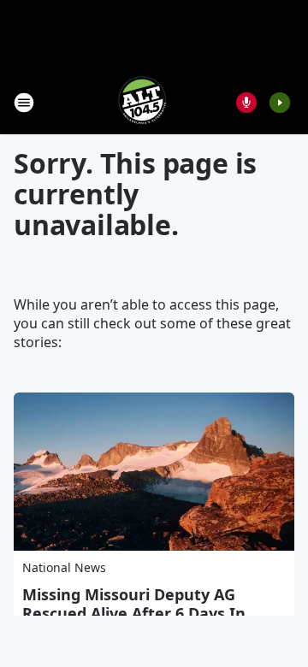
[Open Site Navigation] (24, 102)
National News (64, 567)
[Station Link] (142, 102)
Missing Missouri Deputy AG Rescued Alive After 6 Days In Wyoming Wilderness (134, 613)
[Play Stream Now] (280, 102)
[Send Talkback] (246, 102)
